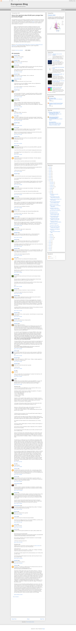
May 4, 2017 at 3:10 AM (18, 214)
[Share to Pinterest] (29, 50)
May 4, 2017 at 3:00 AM (18, 154)
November (52, 183)
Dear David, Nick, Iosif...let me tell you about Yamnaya (58, 81)
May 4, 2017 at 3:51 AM (18, 310)
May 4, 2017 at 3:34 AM (18, 255)
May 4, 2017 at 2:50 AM (18, 125)
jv (14, 378)
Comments (51, 258)
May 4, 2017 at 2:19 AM (18, 113)
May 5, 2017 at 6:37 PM (18, 509)
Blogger (43, 628)
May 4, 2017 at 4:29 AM (18, 361)
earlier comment (37, 545)
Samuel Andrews (17, 483)
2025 (50, 168)
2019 (50, 177)
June (51, 191)
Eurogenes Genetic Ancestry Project (56, 103)
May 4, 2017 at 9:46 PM (18, 474)
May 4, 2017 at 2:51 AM (18, 134)
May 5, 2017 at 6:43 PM (18, 514)
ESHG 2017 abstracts (53, 223)
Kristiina (15, 350)
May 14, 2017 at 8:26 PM (18, 563)
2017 (50, 180)
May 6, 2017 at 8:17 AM (18, 522)
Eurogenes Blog (19, 4)
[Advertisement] (28, 608)
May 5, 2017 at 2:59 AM (18, 481)
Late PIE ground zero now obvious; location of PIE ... (55, 214)
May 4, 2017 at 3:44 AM (18, 293)
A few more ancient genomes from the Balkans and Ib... (55, 202)
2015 (50, 242)
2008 (50, 250)
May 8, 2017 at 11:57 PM (18, 542)
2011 (50, 248)
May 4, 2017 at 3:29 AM (18, 246)
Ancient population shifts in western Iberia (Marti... (54, 217)
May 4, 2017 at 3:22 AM (18, 237)
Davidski (15, 65)
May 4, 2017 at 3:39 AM (18, 272)
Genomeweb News (52, 122)
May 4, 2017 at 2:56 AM (18, 143)
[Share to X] (27, 50)
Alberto (15, 115)
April (51, 234)
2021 (50, 174)
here (33, 21)
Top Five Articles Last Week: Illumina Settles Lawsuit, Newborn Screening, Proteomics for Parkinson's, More (55, 124)
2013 (50, 245)
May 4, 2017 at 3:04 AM (18, 184)
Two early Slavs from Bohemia (55, 210)
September (52, 186)
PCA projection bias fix (54, 212)
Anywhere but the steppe (54, 204)
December (52, 182)
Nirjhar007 (16, 55)
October (51, 185)
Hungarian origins (51, 15)
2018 (50, 179)
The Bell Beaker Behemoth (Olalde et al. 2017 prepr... (55, 219)
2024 (50, 170)
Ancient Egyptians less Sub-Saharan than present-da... (55, 197)
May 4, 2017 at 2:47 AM (18, 120)
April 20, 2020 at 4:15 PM (18, 594)
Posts (50, 256)
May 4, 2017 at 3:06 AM (18, 194)
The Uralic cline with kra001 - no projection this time (58, 75)
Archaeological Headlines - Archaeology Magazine (54, 117)
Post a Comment (16, 596)
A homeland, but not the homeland (54, 195)
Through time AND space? (54, 225)
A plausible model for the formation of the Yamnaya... (55, 208)
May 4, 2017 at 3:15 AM (18, 225)
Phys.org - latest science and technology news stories (54, 112)
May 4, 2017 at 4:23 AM (18, 355)
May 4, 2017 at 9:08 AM (18, 466)
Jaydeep (15, 156)
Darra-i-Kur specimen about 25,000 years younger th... (55, 227)
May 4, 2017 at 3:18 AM (18, 230)
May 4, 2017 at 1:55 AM (18, 76)
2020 (50, 176)
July (51, 189)
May (51, 192)
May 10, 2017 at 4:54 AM (18, 558)
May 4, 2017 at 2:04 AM (18, 87)
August (51, 188)
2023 (50, 171)
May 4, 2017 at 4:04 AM (18, 348)
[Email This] (25, 50)
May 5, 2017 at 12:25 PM (18, 490)
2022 (50, 173)
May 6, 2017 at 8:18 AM (18, 527)
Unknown (15, 468)
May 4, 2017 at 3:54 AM (18, 316)
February (51, 237)
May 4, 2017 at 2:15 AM (18, 106)
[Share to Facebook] (28, 50)
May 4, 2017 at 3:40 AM (18, 286)
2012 (50, 247)
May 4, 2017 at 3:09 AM (18, 207)
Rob (15, 370)
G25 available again (55, 60)
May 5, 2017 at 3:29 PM (18, 503)
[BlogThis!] (26, 50)
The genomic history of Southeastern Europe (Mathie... (56, 221)
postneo (15, 516)
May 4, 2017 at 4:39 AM (18, 368)
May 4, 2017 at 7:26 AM (18, 384)
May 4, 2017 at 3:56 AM (18, 321)
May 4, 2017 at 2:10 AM (18, 96)
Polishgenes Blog (52, 98)
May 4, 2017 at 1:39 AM (18, 58)
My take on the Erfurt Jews (57, 87)
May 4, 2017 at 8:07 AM (18, 461)
